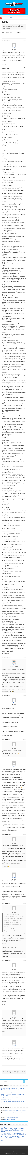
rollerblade (9, 1137)
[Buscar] (24, 1081)
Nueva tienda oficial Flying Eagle (7, 1092)
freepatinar (10, 1130)
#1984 (24, 960)
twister (13, 1139)
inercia (3, 1132)
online (26, 1131)
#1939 (24, 834)
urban (17, 1139)
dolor (19, 1128)
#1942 (24, 870)
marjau (7, 1131)
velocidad (20, 1139)
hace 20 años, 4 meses (19, 26)
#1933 (24, 695)
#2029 (24, 1038)
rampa (23, 1136)
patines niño (7, 1136)
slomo (2, 1139)
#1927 (24, 40)
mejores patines (17, 1131)
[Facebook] (14, 1151)
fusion (19, 1130)
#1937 (24, 758)
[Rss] (13, 1151)
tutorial (10, 1139)
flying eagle (4, 1130)
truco (8, 1139)
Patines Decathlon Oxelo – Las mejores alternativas (15, 1110)
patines (17, 1134)
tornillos (5, 1139)
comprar (5, 1128)
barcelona (17, 1127)
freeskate (15, 1130)
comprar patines (12, 1128)
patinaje (7, 1134)
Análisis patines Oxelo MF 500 (12, 1117)
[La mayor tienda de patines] (14, 10)
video (2, 1140)
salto (14, 1137)
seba (18, 1137)
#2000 (24, 1008)
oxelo (2, 1134)
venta (24, 1139)
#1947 (24, 903)
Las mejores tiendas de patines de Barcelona (14, 1112)
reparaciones (3, 1137)
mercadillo (23, 1131)
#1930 (24, 657)
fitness (22, 1128)
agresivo (6, 1127)
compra (2, 1128)
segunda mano (23, 1137)
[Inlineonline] (14, 4)
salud (16, 1137)
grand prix (22, 1130)
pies (12, 1136)
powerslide (17, 1136)
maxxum (10, 1131)
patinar (12, 1134)
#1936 (24, 739)
